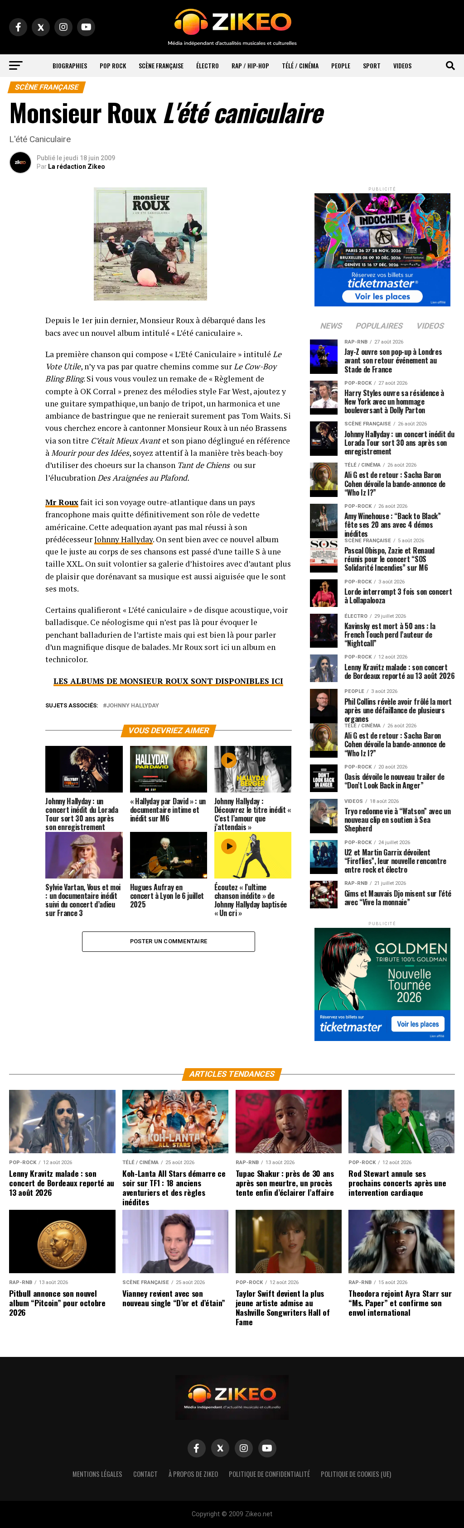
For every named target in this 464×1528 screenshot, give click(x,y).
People (340, 65)
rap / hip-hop (250, 65)
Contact (145, 1474)
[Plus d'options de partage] (20, 410)
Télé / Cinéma (300, 65)
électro (207, 65)
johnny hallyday (132, 706)
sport (372, 65)
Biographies (70, 65)
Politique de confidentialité (269, 1474)
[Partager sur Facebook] (20, 323)
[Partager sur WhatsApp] (20, 345)
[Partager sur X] (20, 367)
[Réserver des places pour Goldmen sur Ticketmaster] (382, 981)
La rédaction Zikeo (76, 166)
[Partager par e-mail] (20, 388)
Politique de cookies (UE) (356, 1474)
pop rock (113, 65)
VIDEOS (402, 65)
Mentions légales (97, 1474)
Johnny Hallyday (123, 539)
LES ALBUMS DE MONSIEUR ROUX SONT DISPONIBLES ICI (168, 681)
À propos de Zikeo (193, 1474)
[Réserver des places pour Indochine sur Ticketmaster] (382, 246)
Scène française (161, 65)
